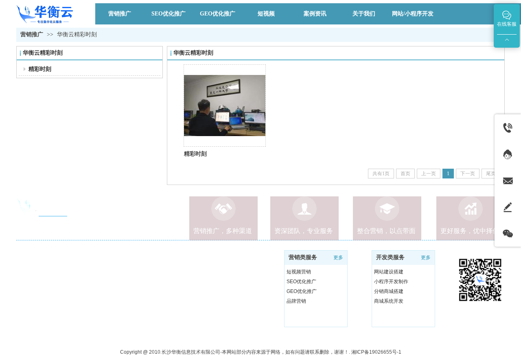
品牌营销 (296, 301)
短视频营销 (299, 272)
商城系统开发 (388, 301)
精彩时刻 (195, 153)
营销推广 (31, 34)
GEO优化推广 (302, 291)
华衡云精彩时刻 (77, 34)
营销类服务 (303, 257)
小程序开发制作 (391, 281)
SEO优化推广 (301, 281)
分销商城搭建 (388, 291)
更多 (426, 257)
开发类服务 (390, 257)
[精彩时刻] (225, 105)
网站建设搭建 (388, 272)
